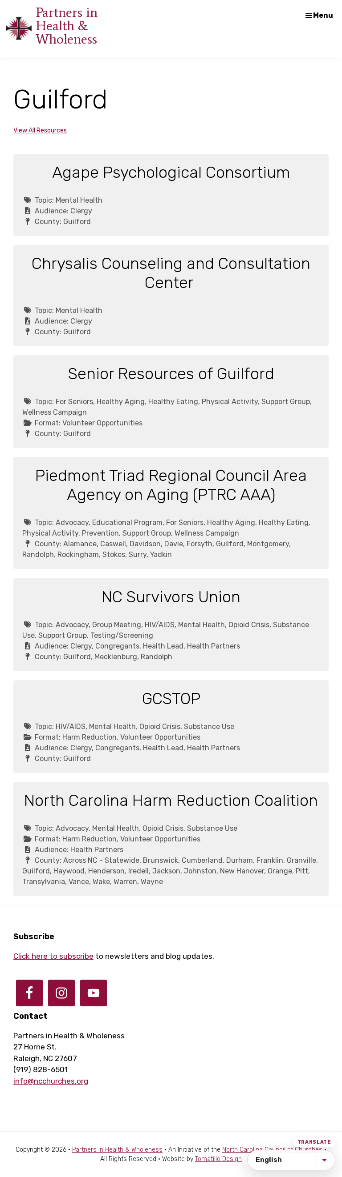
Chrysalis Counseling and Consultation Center (171, 273)
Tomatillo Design (218, 1159)
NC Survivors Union (171, 596)
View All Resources (40, 130)
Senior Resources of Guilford (171, 373)
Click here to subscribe (53, 956)
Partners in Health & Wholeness (67, 25)
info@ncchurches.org (50, 1081)
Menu (323, 15)
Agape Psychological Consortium (171, 172)
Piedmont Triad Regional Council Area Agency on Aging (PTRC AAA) (171, 485)
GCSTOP (171, 698)
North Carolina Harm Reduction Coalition (171, 800)
